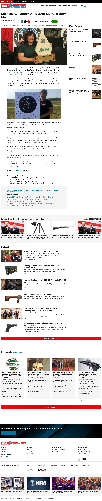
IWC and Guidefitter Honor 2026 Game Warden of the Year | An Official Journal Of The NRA (11, 374)
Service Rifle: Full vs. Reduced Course (21, 180)
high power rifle (11, 190)
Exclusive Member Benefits (84, 451)
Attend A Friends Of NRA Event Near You (88, 492)
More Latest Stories (57, 338)
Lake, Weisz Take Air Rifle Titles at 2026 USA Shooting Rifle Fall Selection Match (42, 309)
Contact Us (3, 449)
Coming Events (51, 6)
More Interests (17, 352)
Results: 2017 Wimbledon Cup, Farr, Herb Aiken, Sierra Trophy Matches (30, 197)
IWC (3, 379)
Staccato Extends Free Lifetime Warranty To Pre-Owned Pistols (43, 324)
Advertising (3, 451)
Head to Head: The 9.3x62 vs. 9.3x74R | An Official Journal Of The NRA (63, 374)
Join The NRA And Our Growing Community (37, 492)
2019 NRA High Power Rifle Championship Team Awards (27, 178)
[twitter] (25, 21)
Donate (24, 1)
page (46, 142)
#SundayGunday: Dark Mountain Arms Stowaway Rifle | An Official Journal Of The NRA (88, 374)
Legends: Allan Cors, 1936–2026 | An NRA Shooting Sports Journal (12, 236)
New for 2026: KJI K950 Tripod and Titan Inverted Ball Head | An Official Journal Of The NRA (38, 237)
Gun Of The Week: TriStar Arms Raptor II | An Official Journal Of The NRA (89, 392)
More (11, 248)
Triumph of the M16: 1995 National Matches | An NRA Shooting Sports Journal (38, 386)
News (42, 6)
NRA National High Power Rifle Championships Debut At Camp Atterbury (30, 204)
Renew (19, 1)
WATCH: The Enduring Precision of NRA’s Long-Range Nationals (27, 199)
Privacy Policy (4, 498)
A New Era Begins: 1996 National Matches (41, 251)
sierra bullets (42, 190)
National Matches (64, 6)
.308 (24, 190)
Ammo (61, 377)
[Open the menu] (84, 5)
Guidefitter (7, 379)
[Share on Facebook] (22, 21)
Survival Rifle (94, 379)
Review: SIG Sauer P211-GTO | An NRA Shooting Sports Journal (62, 381)
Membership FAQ (82, 453)
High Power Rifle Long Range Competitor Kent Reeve (24, 201)
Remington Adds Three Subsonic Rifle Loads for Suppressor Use (43, 266)
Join (16, 1)
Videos (80, 356)
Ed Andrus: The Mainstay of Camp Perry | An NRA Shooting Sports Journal (38, 374)
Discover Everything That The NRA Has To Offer (62, 492)
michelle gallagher (30, 190)
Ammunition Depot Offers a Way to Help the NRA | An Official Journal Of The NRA (12, 395)
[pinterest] (28, 21)
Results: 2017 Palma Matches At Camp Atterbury (22, 206)
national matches (34, 377)
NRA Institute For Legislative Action (60, 449)
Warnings (27, 498)
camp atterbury (19, 190)
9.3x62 (54, 377)
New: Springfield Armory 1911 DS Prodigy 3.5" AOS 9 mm (45, 281)
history (41, 377)
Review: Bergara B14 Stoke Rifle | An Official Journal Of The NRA (63, 236)
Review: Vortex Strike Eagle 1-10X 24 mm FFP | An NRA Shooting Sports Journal (63, 386)
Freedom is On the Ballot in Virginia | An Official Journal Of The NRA (88, 387)
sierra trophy (50, 190)
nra (29, 377)
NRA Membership (82, 449)
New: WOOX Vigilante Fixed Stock (37, 294)
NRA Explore (55, 451)
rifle (8, 191)
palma (37, 190)
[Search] (99, 5)
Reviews (74, 6)
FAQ (33, 498)
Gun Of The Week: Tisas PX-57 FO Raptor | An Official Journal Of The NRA (89, 382)
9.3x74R (58, 377)
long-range (57, 190)
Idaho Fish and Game (15, 379)
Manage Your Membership (84, 455)
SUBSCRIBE (9, 433)
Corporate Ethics (19, 498)
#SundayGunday (83, 379)
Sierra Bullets (18, 170)
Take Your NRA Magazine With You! (11, 492)
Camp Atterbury (18, 72)
